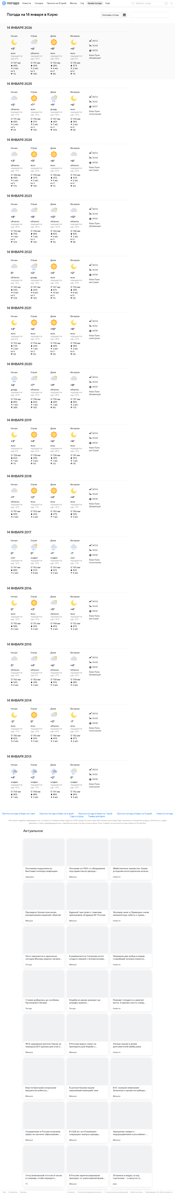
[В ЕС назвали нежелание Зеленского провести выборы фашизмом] (131, 1078)
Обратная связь (136, 1192)
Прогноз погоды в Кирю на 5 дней (57, 813)
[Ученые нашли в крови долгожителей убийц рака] (131, 1034)
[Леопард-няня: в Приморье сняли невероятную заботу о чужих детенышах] (131, 903)
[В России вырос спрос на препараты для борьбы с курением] (87, 1034)
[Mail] (4, 3)
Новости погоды (165, 813)
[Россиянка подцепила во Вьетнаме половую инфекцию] (43, 859)
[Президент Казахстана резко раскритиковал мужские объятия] (43, 903)
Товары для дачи (96, 816)
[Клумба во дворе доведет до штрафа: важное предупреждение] (87, 990)
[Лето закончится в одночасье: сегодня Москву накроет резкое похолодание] (43, 946)
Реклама (23, 1192)
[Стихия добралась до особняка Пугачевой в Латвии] (43, 990)
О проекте (71, 1192)
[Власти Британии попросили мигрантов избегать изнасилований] (43, 1078)
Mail (4, 1192)
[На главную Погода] (12, 3)
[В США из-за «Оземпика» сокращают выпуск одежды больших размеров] (87, 1122)
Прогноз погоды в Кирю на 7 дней (95, 813)
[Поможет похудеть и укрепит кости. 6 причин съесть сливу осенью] (131, 990)
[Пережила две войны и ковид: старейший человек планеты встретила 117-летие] (131, 946)
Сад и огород (76, 816)
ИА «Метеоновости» (165, 1192)
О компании (13, 1192)
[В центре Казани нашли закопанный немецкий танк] (87, 1078)
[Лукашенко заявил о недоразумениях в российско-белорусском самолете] (131, 1122)
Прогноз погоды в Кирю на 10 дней (134, 813)
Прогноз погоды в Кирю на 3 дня (18, 813)
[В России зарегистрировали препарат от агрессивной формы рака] (87, 1166)
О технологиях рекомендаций (116, 1192)
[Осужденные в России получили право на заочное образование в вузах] (43, 1122)
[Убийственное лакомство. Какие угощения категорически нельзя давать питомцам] (131, 859)
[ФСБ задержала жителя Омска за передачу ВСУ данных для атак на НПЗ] (43, 1034)
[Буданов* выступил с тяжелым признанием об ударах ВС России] (87, 903)
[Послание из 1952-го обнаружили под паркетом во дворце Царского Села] (87, 859)
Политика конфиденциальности (90, 1192)
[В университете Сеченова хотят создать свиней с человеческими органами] (87, 946)
